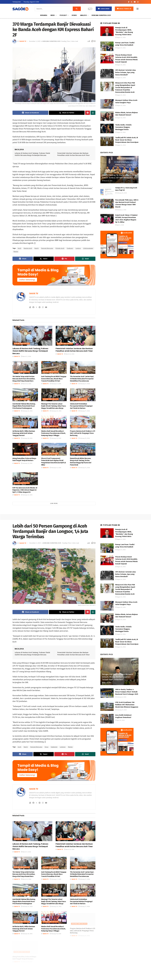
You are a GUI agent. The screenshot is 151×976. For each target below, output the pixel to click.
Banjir (37, 248)
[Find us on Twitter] (131, 2)
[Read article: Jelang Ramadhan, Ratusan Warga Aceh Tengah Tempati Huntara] (25, 449)
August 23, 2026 (121, 95)
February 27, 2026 (56, 383)
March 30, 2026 (107, 181)
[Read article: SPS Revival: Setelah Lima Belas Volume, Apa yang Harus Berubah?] (107, 74)
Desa (46, 747)
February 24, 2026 (27, 411)
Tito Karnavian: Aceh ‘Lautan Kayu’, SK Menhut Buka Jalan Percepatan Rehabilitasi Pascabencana (82, 379)
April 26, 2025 (107, 682)
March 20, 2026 (69, 354)
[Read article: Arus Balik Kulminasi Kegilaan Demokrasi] (107, 718)
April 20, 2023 (121, 720)
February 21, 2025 (122, 710)
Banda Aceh (28, 248)
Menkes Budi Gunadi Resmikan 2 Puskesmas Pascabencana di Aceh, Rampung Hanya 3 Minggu (53, 433)
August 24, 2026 (121, 77)
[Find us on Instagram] (138, 2)
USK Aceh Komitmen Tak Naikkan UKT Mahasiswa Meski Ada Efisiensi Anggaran (126, 704)
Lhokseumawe (88, 248)
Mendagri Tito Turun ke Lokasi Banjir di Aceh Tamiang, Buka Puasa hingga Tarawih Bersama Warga (53, 406)
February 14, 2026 (56, 467)
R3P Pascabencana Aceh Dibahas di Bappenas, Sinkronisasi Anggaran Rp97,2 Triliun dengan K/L (24, 490)
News (53, 15)
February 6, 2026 (121, 697)
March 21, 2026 (26, 356)
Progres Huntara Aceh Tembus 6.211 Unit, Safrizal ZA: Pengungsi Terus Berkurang (82, 433)
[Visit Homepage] (20, 9)
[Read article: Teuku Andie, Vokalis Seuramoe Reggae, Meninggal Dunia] (107, 128)
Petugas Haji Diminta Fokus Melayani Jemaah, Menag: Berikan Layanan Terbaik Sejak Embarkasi (117, 677)
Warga (16, 251)
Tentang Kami (16, 2)
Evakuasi (70, 248)
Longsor (63, 747)
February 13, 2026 (85, 467)
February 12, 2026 (27, 495)
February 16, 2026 (27, 438)
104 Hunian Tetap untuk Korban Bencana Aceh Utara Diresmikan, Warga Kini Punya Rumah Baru (23, 379)
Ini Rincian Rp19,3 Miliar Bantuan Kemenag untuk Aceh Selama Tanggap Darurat (23, 433)
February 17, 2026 (85, 411)
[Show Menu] (138, 9)
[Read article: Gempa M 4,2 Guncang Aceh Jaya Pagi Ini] (107, 191)
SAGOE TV (22, 41)
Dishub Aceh (60, 248)
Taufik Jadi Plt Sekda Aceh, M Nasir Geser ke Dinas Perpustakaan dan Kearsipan (126, 140)
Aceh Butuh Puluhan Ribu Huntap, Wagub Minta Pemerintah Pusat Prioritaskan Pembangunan (23, 406)
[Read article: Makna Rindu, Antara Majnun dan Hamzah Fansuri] (107, 116)
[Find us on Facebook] (128, 2)
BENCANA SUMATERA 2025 (101, 15)
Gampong (54, 747)
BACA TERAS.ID (125, 9)
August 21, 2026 (121, 37)
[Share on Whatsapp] (93, 113)
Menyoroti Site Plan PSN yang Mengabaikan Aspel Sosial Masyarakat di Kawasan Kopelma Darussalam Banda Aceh (125, 87)
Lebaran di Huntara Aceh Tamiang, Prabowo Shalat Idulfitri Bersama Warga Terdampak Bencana (30, 351)
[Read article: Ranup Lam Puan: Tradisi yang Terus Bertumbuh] (107, 46)
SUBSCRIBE (105, 9)
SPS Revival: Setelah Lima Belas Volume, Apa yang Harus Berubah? (125, 72)
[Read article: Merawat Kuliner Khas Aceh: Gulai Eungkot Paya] (107, 104)
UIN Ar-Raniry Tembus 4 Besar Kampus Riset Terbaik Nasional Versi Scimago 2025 (126, 691)
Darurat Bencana (47, 248)
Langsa (78, 248)
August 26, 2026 (121, 118)
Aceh (19, 248)
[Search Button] (77, 9)
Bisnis (74, 15)
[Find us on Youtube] (135, 2)
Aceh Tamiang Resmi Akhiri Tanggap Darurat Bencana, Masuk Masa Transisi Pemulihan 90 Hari (53, 379)
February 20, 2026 (56, 411)
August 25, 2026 (121, 65)
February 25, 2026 (122, 193)
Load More (54, 503)
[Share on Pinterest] (87, 113)
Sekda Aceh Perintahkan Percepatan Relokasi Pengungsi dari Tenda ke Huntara (81, 406)
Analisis (83, 15)
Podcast (63, 15)
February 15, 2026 (85, 438)
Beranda (43, 15)
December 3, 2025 (34, 41)
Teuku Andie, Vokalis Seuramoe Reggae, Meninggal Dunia (123, 127)
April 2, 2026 (120, 225)
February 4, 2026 (121, 210)
